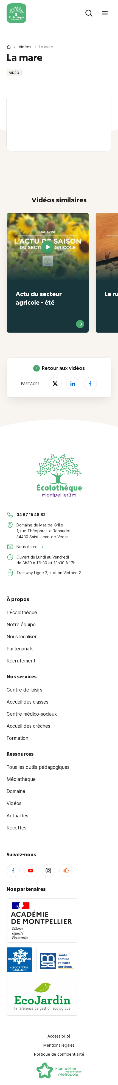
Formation (17, 738)
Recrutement (21, 661)
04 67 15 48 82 (31, 514)
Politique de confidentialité (59, 1054)
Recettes (16, 828)
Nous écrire (27, 546)
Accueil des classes (27, 702)
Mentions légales (59, 1045)
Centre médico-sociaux (32, 714)
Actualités (17, 815)
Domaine (16, 791)
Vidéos (25, 46)
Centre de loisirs (24, 690)
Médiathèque (21, 779)
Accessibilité (59, 1036)
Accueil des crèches (28, 726)
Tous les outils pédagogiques (38, 767)
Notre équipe (21, 624)
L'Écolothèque (22, 612)
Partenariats (20, 648)
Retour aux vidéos (63, 368)
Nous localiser (22, 636)
